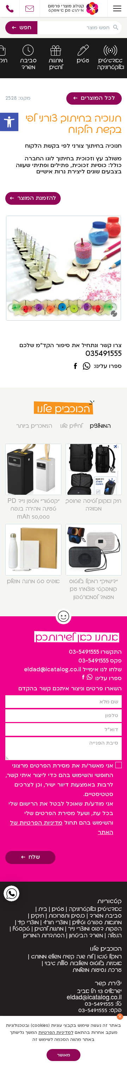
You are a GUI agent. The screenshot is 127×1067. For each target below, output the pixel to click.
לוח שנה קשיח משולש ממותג (62, 957)
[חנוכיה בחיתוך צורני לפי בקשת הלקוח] (75, 366)
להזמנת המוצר (36, 198)
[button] (9, 122)
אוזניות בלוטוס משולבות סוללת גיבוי (83, 963)
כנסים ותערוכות (67, 916)
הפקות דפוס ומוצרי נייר (95, 929)
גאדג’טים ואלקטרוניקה (95, 909)
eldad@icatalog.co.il (52, 669)
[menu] (117, 8)
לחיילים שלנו (71, 426)
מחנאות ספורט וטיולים (97, 922)
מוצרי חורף (55, 922)
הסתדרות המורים (44, 935)
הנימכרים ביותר (34, 426)
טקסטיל (21, 929)
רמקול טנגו (109, 957)
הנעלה (115, 935)
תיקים (37, 916)
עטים (58, 909)
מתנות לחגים (49, 929)
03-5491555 (84, 652)
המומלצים (100, 426)
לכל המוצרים (98, 98)
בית (42, 909)
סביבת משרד (106, 916)
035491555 (103, 354)
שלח (34, 857)
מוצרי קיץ (28, 922)
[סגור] (120, 1016)
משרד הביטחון (86, 935)
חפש (25, 27)
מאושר (63, 1055)
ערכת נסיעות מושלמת (97, 970)
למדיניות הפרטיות (55, 1032)
